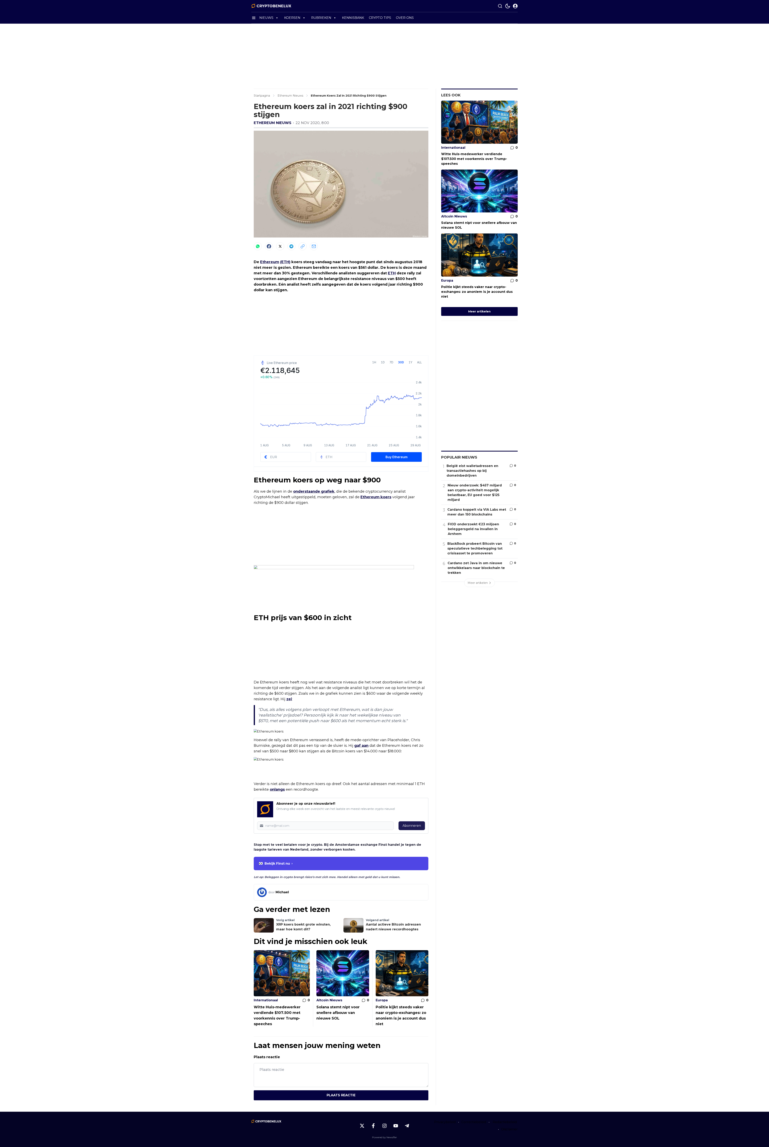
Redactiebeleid (505, 1122)
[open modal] (515, 6)
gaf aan (361, 745)
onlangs (277, 789)
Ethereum (269, 262)
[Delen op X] (280, 246)
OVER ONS (405, 18)
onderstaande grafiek (313, 491)
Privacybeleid (445, 1122)
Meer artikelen (479, 311)
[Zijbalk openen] (253, 17)
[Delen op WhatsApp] (258, 246)
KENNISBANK (353, 18)
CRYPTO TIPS (380, 18)
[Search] (500, 6)
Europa (382, 1000)
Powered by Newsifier (384, 1137)
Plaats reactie (341, 1095)
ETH (392, 273)
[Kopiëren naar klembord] (303, 246)
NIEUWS (266, 18)
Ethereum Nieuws (272, 123)
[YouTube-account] (395, 1125)
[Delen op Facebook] (269, 246)
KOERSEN (292, 18)
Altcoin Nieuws (329, 1000)
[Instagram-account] (384, 1125)
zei (289, 699)
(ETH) (285, 262)
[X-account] (362, 1125)
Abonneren (412, 826)
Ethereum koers (375, 497)
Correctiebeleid (473, 1122)
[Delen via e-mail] (314, 246)
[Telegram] (291, 246)
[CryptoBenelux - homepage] (271, 6)
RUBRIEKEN (321, 18)
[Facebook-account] (373, 1125)
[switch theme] (507, 6)
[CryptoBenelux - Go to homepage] (266, 1121)
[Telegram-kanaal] (407, 1125)
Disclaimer (509, 1129)
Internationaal (266, 1000)
